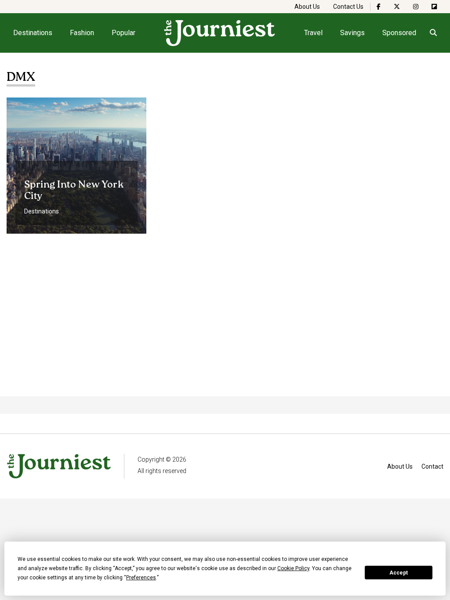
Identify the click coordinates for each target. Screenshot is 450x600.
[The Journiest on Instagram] (415, 6)
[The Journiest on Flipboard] (434, 6)
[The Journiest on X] (396, 6)
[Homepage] (220, 33)
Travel (313, 33)
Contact (432, 466)
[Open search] (433, 33)
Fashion (82, 33)
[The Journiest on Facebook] (378, 6)
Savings (352, 33)
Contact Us (348, 6)
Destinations (32, 33)
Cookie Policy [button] (293, 568)
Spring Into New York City (73, 190)
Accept (398, 573)
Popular (123, 33)
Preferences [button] (141, 578)
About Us (307, 6)
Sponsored (399, 33)
